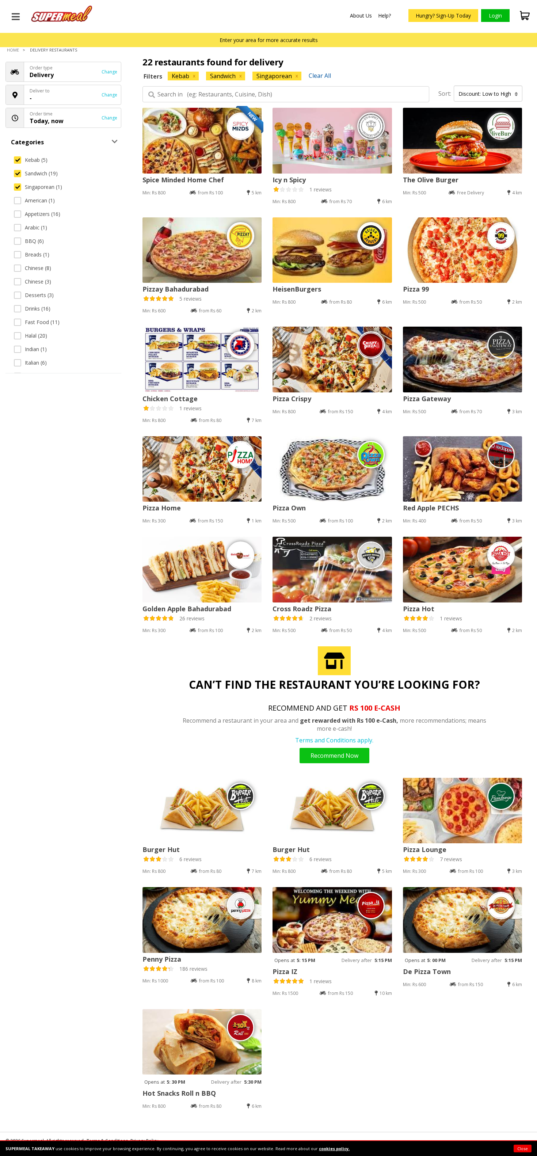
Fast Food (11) (42, 322)
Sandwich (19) (41, 173)
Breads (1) (37, 254)
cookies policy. (334, 1148)
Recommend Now (334, 756)
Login (495, 15)
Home (13, 50)
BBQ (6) (34, 240)
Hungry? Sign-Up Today (443, 15)
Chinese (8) (38, 268)
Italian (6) (36, 362)
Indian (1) (36, 349)
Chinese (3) (38, 281)
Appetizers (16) (42, 213)
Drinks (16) (37, 308)
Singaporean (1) (43, 186)
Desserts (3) (39, 295)
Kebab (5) (36, 159)
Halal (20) (36, 335)
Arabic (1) (36, 227)
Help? (384, 15)
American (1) (40, 200)
